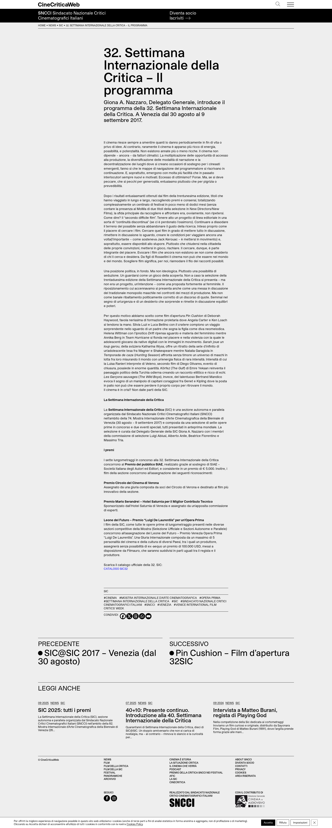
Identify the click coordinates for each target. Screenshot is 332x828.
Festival (109, 772)
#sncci (149, 604)
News (52, 25)
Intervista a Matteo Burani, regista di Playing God (245, 712)
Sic (61, 25)
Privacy (240, 769)
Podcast (175, 769)
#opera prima (209, 597)
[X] (129, 616)
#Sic (175, 601)
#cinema (110, 597)
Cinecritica (177, 782)
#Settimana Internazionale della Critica (136, 601)
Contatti (241, 766)
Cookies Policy (135, 824)
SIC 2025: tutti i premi (64, 710)
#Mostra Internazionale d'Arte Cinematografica (158, 597)
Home (42, 25)
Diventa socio (183, 15)
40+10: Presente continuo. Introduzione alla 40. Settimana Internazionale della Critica (163, 715)
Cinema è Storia (180, 759)
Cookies (240, 772)
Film (107, 762)
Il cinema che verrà (183, 766)
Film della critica (116, 766)
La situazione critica (183, 762)
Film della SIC (113, 769)
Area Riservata (245, 775)
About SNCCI (243, 759)
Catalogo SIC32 (116, 568)
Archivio (110, 778)
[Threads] (136, 616)
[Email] (148, 616)
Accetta (268, 822)
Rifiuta (283, 822)
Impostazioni (300, 822)
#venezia (164, 604)
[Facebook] (123, 616)
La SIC (173, 778)
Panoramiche (113, 775)
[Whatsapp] (142, 616)
